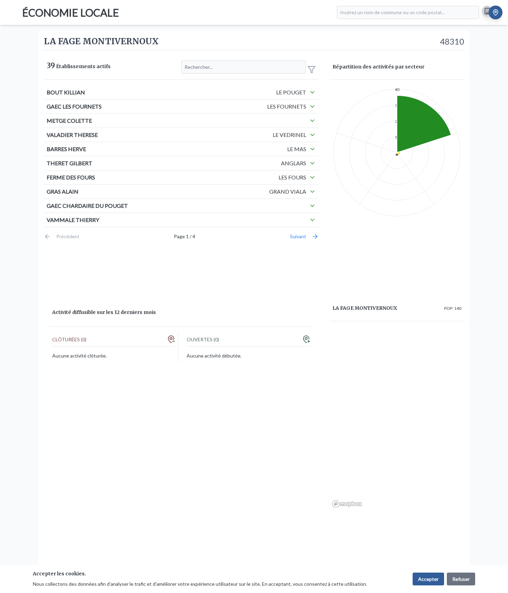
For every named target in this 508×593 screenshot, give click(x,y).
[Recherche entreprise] (487, 11)
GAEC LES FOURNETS (74, 106)
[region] (397, 418)
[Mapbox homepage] (347, 504)
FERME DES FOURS (71, 177)
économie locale (70, 12)
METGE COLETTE (69, 120)
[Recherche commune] (495, 12)
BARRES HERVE (66, 149)
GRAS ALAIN (62, 191)
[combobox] (408, 12)
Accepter (428, 579)
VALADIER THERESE (72, 134)
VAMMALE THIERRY (73, 219)
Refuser (461, 579)
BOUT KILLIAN (66, 92)
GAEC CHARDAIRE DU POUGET (87, 205)
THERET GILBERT (69, 163)
